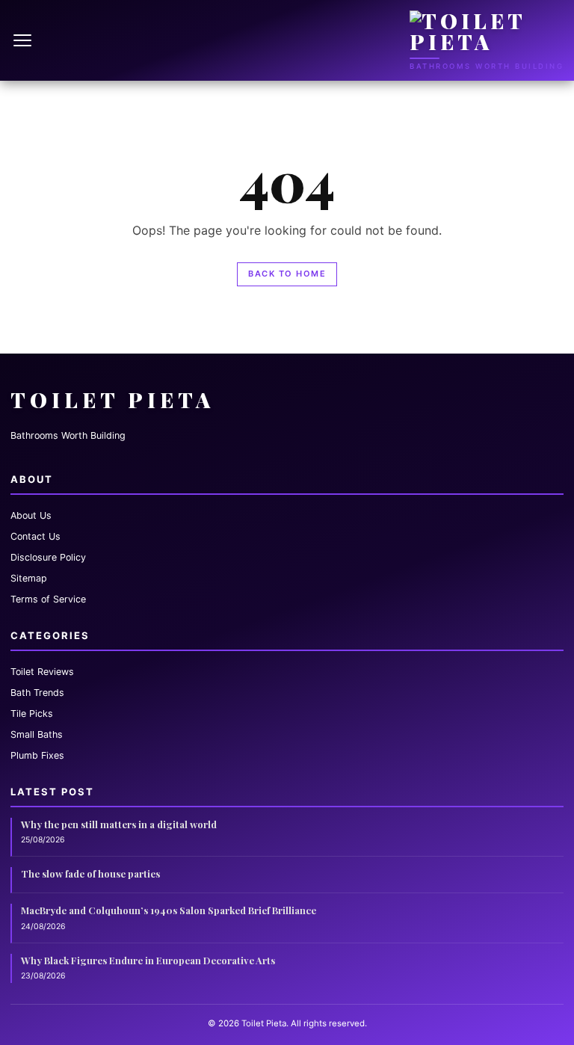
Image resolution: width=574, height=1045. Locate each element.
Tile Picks (31, 713)
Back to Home (287, 273)
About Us (31, 515)
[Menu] (23, 40)
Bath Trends (37, 692)
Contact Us (35, 536)
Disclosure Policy (48, 557)
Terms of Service (48, 599)
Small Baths (36, 734)
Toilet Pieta (112, 399)
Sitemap (28, 578)
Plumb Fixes (37, 755)
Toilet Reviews (42, 671)
